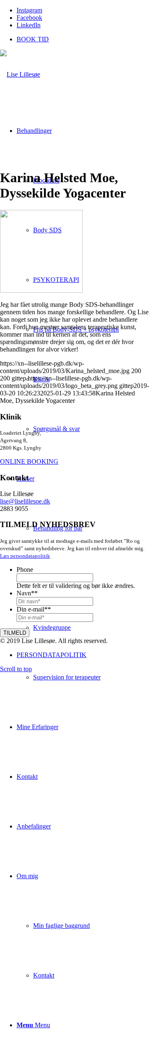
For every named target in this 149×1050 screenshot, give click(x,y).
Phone (25, 569)
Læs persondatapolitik (25, 556)
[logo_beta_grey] (20, 74)
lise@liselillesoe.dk (25, 501)
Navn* (27, 593)
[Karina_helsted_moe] (41, 290)
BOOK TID (33, 39)
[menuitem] (83, 39)
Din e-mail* (34, 609)
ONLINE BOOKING (29, 461)
